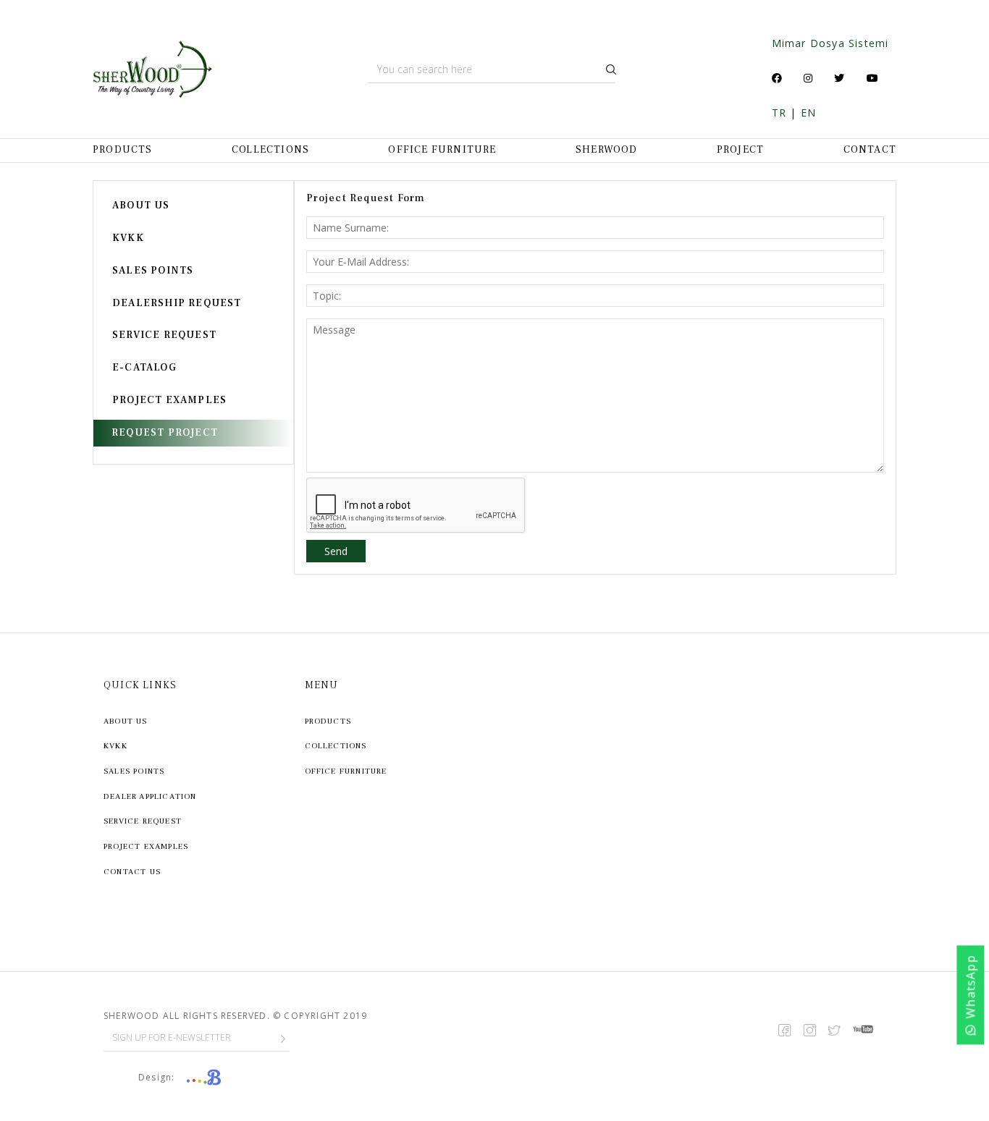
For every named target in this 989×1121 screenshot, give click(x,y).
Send (336, 551)
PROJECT (740, 149)
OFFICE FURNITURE (442, 149)
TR (779, 112)
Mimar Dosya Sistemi (830, 43)
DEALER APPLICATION (150, 796)
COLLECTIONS (270, 149)
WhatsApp (971, 987)
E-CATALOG (144, 367)
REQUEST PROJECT (164, 432)
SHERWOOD (607, 149)
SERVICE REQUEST (164, 335)
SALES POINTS (152, 270)
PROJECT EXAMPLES (169, 400)
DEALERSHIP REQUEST (177, 303)
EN (808, 112)
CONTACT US (132, 871)
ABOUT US (141, 205)
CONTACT (869, 149)
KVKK (128, 238)
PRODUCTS (123, 149)
